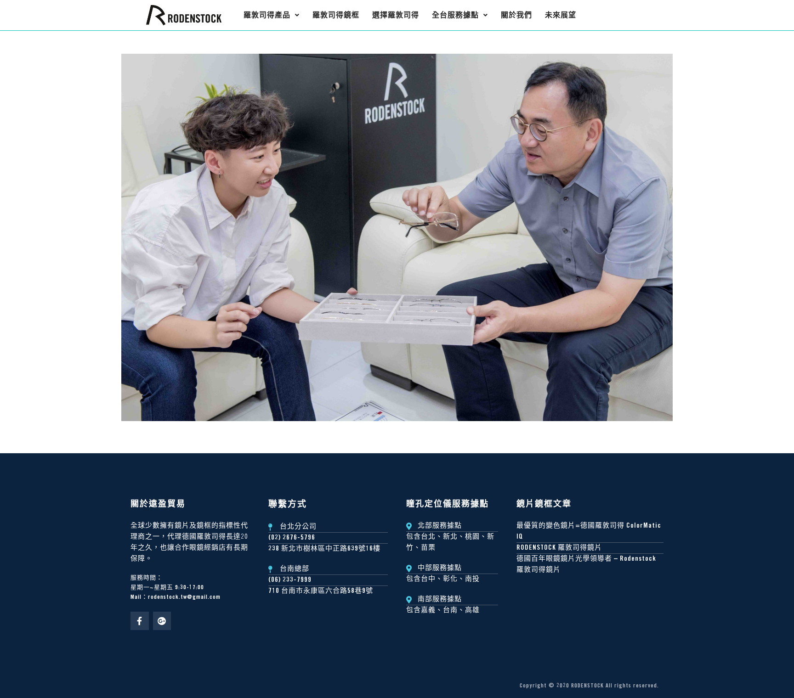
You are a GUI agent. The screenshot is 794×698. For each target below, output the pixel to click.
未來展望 (560, 15)
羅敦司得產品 (267, 15)
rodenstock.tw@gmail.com (184, 598)
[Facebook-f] (139, 621)
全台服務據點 (455, 15)
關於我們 (516, 15)
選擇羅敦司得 (395, 15)
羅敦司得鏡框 (335, 15)
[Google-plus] (162, 621)
